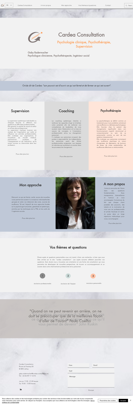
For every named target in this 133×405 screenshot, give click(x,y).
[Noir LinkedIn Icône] (21, 389)
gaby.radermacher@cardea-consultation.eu (34, 374)
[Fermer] (130, 400)
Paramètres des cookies (108, 400)
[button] (25, 5)
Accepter (123, 400)
